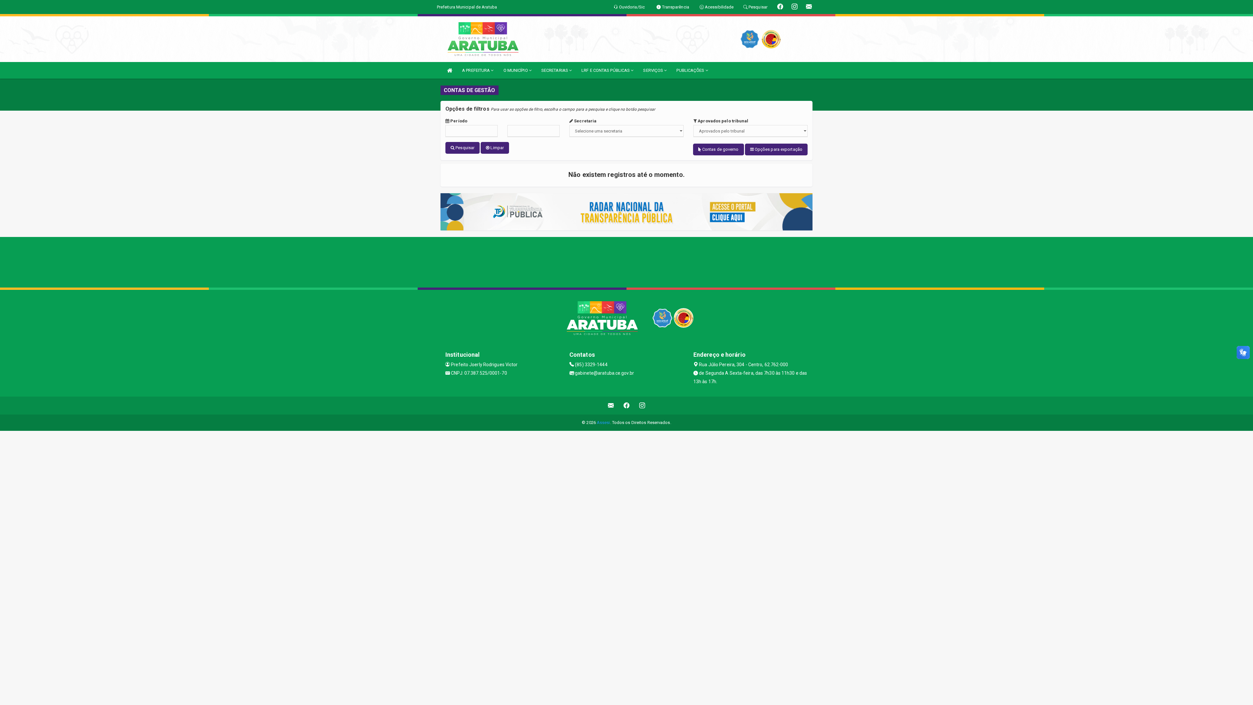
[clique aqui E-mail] (611, 405)
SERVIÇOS (653, 70)
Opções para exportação (778, 149)
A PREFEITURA (476, 70)
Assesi (603, 422)
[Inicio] (450, 70)
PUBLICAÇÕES (690, 70)
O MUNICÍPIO (516, 70)
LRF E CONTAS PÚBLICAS (606, 70)
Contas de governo (720, 149)
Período (458, 120)
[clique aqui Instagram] (642, 405)
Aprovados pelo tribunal (722, 120)
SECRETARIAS (555, 70)
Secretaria (584, 120)
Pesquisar (464, 147)
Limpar (496, 147)
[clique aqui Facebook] (626, 405)
